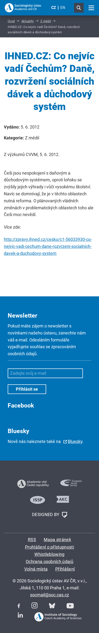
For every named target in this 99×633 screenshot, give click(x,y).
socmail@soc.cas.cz (49, 594)
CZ (53, 7)
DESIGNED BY (46, 514)
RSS (32, 539)
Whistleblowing (49, 554)
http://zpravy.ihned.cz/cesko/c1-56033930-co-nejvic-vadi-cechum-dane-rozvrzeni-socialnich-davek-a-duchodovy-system (48, 246)
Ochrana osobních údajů (49, 561)
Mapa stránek (57, 539)
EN (62, 7)
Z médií (45, 21)
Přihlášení (65, 569)
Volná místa (36, 569)
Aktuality (27, 21)
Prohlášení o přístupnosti (49, 547)
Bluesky (75, 441)
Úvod (11, 21)
